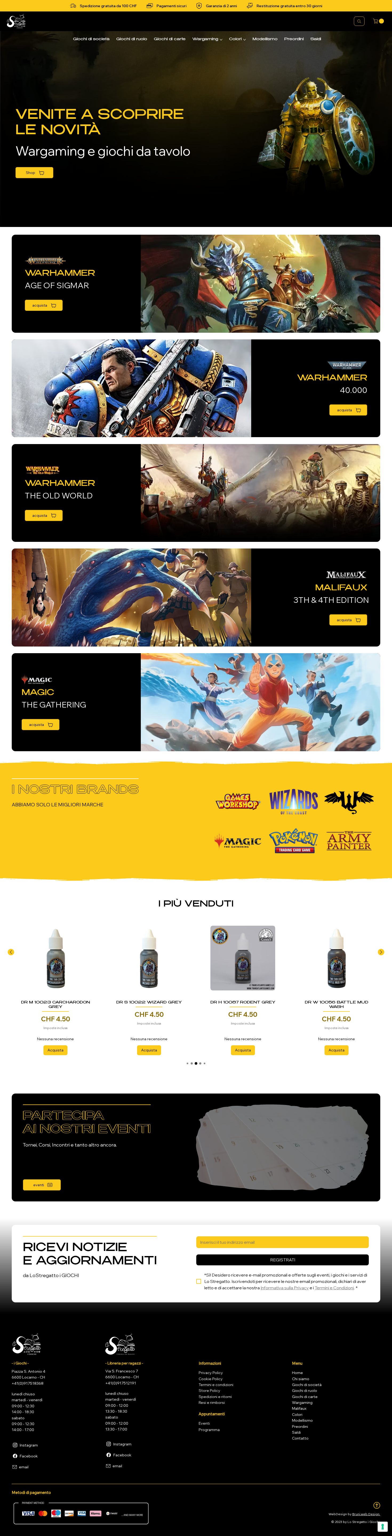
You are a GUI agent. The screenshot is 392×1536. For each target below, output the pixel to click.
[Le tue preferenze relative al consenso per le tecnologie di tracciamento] (383, 1527)
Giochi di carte (305, 1396)
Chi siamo (300, 1378)
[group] (196, 987)
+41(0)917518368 (27, 1383)
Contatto (300, 1438)
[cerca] (359, 21)
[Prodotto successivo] (381, 952)
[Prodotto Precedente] (11, 952)
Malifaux (299, 1408)
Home (297, 1372)
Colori (297, 1414)
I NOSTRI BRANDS (75, 791)
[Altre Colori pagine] (244, 39)
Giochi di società (307, 1384)
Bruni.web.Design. (366, 1514)
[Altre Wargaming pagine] (221, 39)
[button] (379, 21)
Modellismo (302, 1420)
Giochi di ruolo (304, 1390)
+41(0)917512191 (120, 1383)
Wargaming (302, 1402)
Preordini (300, 1426)
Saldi (296, 1432)
